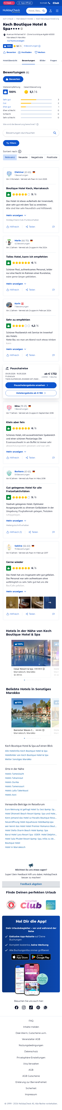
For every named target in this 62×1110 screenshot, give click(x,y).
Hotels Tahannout (14, 778)
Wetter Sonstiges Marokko (18, 759)
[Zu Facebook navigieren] (16, 1007)
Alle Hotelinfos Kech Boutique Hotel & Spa (26, 750)
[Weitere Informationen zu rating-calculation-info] (37, 124)
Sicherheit (31, 1088)
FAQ (31, 1020)
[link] (51, 11)
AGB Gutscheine (31, 1076)
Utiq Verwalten (31, 1063)
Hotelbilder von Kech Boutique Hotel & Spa (26, 755)
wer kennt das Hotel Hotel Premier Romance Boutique (31, 826)
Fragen (53, 60)
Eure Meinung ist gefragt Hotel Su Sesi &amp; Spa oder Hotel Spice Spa (31, 809)
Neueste (23, 157)
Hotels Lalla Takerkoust (16, 790)
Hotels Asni (10, 794)
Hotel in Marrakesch (15, 847)
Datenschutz (31, 1051)
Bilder (42, 60)
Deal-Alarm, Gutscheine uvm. (31, 1033)
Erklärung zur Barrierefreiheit (31, 1082)
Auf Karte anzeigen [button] (15, 41)
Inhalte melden (31, 1027)
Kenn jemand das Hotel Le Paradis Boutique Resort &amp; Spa (31, 817)
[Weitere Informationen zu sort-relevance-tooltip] (20, 151)
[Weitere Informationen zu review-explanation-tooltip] (39, 46)
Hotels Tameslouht (14, 773)
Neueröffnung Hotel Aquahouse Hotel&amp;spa (29, 822)
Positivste (52, 157)
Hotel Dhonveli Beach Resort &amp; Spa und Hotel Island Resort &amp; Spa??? (31, 813)
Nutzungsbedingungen (31, 1045)
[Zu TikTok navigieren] (31, 1007)
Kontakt (43, 3)
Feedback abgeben (31, 884)
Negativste (37, 157)
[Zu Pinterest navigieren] (38, 1007)
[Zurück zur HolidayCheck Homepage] (11, 11)
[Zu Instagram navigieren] (23, 1007)
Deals (7, 3)
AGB (31, 1070)
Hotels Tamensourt (14, 786)
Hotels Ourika (12, 782)
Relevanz (10, 157)
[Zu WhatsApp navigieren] (45, 1007)
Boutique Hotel (12, 842)
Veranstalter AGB (31, 1039)
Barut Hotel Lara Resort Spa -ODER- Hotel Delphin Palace (31, 834)
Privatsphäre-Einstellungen (31, 1057)
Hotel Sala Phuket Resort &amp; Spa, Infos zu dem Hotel (31, 838)
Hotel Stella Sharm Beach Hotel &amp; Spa (26, 830)
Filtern (13, 143)
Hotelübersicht (10, 60)
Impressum (31, 1094)
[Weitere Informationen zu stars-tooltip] (21, 29)
